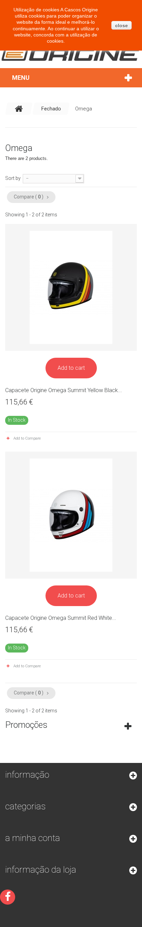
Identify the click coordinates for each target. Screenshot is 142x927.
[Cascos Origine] (71, 54)
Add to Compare (27, 438)
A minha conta (32, 838)
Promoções (26, 725)
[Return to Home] (19, 109)
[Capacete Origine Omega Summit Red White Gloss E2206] (71, 515)
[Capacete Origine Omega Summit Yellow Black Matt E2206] (71, 287)
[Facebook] (7, 897)
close (121, 25)
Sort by (13, 178)
